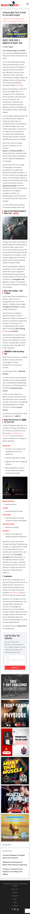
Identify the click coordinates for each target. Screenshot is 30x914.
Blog (15, 902)
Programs (15, 896)
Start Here (15, 889)
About (15, 892)
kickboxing (15, 593)
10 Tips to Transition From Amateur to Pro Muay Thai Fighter (12, 871)
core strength (11, 21)
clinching (19, 85)
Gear (15, 899)
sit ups (5, 331)
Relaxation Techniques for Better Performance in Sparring (15, 863)
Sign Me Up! (15, 667)
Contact (15, 906)
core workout (22, 21)
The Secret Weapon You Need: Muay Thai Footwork (14, 856)
